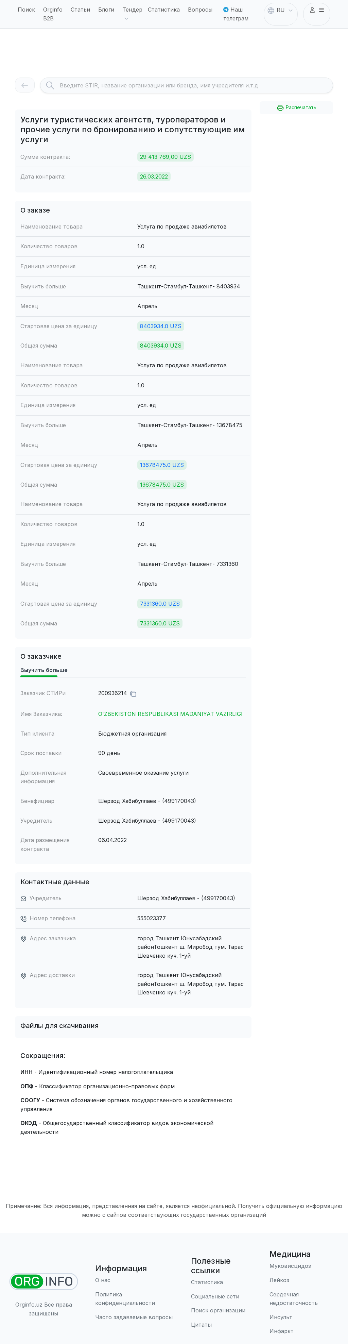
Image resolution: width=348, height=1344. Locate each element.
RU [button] (280, 9)
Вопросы (200, 9)
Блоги (106, 9)
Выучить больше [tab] (44, 670)
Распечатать (300, 107)
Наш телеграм (235, 14)
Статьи (80, 9)
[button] (316, 10)
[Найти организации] (43, 1281)
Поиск (26, 9)
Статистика (164, 9)
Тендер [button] (132, 9)
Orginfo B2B (53, 14)
